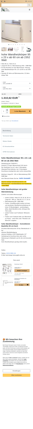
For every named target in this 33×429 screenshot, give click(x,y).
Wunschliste (6, 116)
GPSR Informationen (9, 152)
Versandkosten (14, 120)
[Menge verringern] (7, 112)
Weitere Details (7, 141)
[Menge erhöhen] (7, 110)
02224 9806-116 (11, 253)
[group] (7, 269)
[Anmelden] (2, 1)
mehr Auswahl (24, 178)
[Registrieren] (5, 1)
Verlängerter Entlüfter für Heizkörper (20, 279)
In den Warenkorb (20, 111)
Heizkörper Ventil (18, 264)
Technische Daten (8, 136)
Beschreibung (7, 130)
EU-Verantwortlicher (8, 146)
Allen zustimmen (16, 375)
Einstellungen (16, 370)
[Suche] (29, 5)
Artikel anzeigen (22, 270)
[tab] (16, 130)
